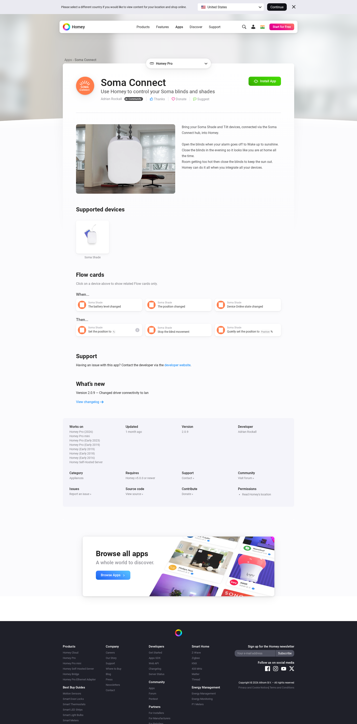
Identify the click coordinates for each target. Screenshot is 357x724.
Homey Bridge (71, 674)
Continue (276, 7)
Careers (110, 652)
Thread (196, 679)
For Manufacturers (159, 718)
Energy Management (204, 693)
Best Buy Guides (74, 687)
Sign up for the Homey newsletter (271, 646)
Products (143, 27)
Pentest (153, 698)
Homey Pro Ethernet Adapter (79, 679)
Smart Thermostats (74, 704)
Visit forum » (246, 478)
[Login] (253, 27)
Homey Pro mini (72, 663)
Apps (179, 27)
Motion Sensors (72, 693)
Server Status (156, 674)
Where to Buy (113, 668)
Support (214, 27)
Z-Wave (196, 652)
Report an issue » (80, 494)
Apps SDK (155, 658)
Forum (152, 693)
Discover (196, 27)
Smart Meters (71, 720)
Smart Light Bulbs (73, 715)
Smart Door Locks (73, 698)
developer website (177, 365)
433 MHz (197, 668)
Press (109, 679)
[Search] (244, 27)
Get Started (155, 652)
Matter (195, 674)
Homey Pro (69, 658)
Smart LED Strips (73, 709)
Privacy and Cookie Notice (253, 687)
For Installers (156, 712)
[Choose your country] (262, 27)
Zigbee (196, 658)
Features (162, 27)
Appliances (76, 478)
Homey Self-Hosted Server (78, 668)
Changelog (155, 668)
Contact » (188, 478)
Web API (154, 663)
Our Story (111, 658)
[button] (231, 7)
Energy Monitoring (202, 698)
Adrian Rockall (247, 431)
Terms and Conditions (282, 687)
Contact (110, 690)
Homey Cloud (70, 652)
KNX (194, 663)
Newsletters (113, 684)
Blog (108, 674)
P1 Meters (198, 704)
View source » (134, 494)
